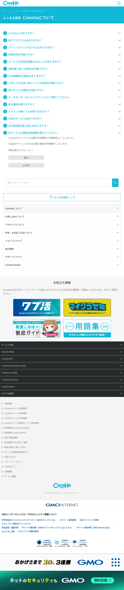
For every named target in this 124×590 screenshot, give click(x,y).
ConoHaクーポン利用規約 (15, 418)
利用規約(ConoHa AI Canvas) (17, 427)
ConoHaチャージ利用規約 (15, 413)
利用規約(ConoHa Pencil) (15, 432)
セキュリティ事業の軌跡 (28, 531)
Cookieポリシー (11, 466)
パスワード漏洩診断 (68, 520)
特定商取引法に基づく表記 (15, 442)
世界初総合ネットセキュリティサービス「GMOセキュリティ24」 (29, 520)
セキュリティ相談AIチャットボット (16, 523)
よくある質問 (23, 11)
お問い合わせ (10, 456)
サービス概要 (10, 476)
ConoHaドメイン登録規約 (15, 408)
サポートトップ (9, 11)
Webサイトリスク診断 (89, 520)
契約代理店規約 (11, 437)
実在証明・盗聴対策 (10, 527)
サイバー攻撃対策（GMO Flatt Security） (94, 527)
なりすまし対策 (8, 531)
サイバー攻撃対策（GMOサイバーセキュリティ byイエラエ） (47, 527)
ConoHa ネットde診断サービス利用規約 (21, 423)
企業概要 (8, 471)
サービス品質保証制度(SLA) (16, 452)
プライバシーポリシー (14, 461)
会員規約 (8, 403)
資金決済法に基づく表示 (15, 447)
